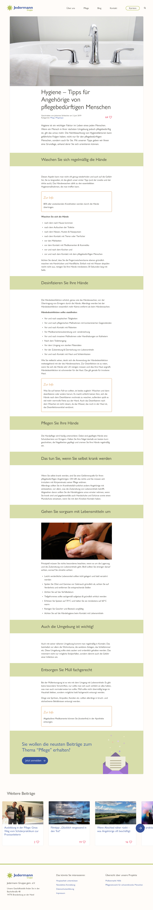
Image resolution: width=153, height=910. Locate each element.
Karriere (132, 8)
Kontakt (113, 8)
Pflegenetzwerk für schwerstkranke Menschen (124, 885)
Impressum (60, 893)
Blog (99, 8)
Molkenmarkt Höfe (113, 881)
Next (140, 828)
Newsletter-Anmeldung (65, 885)
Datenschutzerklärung (65, 889)
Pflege (52, 118)
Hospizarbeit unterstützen (67, 881)
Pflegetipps (59, 118)
